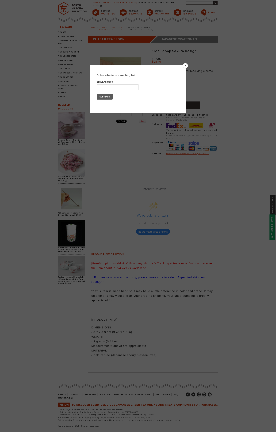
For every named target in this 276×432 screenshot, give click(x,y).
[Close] (185, 65)
